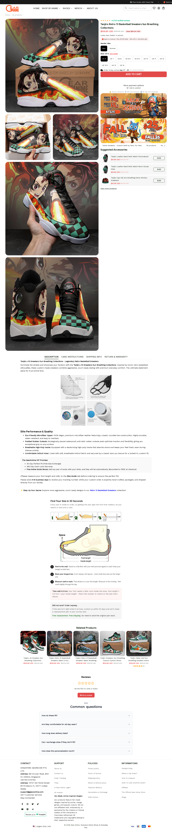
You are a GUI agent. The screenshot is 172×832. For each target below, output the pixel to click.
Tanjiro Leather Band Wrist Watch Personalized (129, 156)
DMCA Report (25, 826)
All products (17, 15)
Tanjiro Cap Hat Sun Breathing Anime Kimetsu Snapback (129, 179)
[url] (31, 791)
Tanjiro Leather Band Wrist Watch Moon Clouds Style (130, 168)
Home (7, 15)
